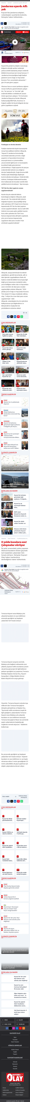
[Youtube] (20, 1028)
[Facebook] (7, 1028)
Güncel (9, 2)
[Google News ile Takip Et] (25, 52)
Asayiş (15, 1066)
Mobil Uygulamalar (7, 1092)
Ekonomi (15, 1064)
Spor (15, 1037)
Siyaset (15, 1068)
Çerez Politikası (19, 1092)
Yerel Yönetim (11, 538)
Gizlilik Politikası (20, 1087)
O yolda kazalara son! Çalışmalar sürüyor (22, 538)
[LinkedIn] (17, 1028)
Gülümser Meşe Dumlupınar (9, 592)
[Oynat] (15, 42)
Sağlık (15, 1052)
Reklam (4, 1095)
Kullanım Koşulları (20, 1090)
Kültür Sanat (15, 1049)
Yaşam (15, 1054)
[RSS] (23, 1028)
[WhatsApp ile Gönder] (21, 316)
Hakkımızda (6, 1090)
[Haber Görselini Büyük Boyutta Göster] (15, 130)
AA (8, 52)
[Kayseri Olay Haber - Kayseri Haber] (15, 1077)
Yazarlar (15, 1039)
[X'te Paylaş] (5, 23)
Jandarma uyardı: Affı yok (20, 2)
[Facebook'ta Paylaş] (2, 23)
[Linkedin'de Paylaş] (15, 316)
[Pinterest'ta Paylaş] (18, 316)
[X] (10, 1028)
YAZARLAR (21, 1024)
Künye (4, 1087)
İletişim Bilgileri (19, 1095)
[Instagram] (13, 1028)
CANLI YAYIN (7, 1024)
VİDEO (6, 1020)
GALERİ (21, 1020)
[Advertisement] (15, 237)
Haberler (3, 2)
